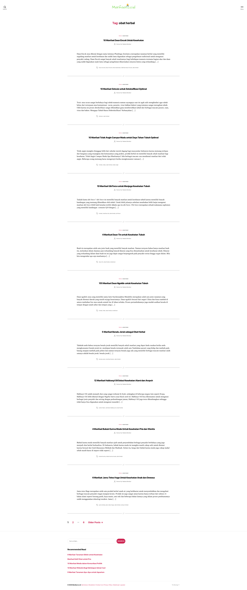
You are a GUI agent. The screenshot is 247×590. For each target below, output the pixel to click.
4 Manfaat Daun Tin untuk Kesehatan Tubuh (123, 234)
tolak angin (115, 165)
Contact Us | (100, 585)
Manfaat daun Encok (126, 67)
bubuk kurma (102, 456)
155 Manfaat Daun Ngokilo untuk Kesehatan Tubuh (123, 283)
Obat (104, 310)
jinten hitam (102, 407)
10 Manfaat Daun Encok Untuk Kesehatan (123, 40)
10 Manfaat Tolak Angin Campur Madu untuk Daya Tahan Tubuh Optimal (124, 137)
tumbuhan (112, 262)
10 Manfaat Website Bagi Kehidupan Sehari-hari (86, 568)
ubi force (118, 213)
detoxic (101, 116)
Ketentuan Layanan (119, 585)
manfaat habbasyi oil (111, 407)
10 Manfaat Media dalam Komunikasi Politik (84, 563)
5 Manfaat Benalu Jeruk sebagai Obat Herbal (123, 332)
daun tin (101, 262)
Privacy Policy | (108, 585)
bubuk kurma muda (111, 456)
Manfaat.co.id (76, 585)
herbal (100, 165)
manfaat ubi (106, 213)
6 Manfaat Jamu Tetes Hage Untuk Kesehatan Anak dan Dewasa (123, 477)
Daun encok (102, 67)
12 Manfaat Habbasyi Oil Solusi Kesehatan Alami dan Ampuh (123, 380)
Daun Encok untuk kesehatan (113, 67)
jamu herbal (102, 505)
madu (104, 165)
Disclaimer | (92, 585)
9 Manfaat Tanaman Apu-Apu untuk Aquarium (85, 572)
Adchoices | (85, 585)
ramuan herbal (124, 505)
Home (120, 35)
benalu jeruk (102, 359)
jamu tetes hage (110, 505)
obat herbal (135, 67)
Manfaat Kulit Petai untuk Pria (79, 559)
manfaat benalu (110, 359)
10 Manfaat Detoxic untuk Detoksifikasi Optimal (123, 89)
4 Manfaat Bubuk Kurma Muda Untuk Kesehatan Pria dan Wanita (123, 429)
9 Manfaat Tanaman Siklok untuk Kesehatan (84, 555)
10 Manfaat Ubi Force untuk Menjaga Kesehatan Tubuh (123, 186)
